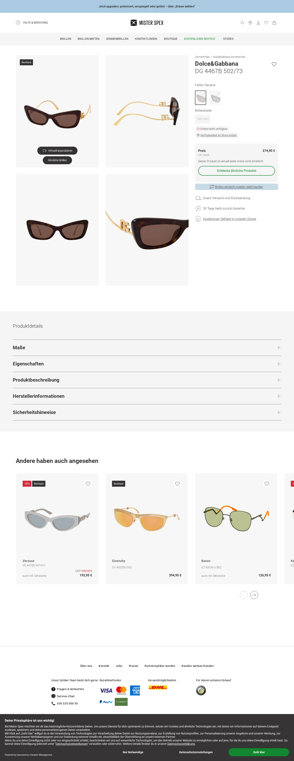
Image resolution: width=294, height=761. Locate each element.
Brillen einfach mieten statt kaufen (239, 187)
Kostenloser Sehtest (199, 38)
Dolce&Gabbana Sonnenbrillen (229, 56)
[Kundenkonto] (258, 23)
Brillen (65, 38)
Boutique (170, 38)
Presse (133, 665)
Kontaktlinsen (146, 38)
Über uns (86, 665)
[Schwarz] (215, 98)
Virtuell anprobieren (60, 150)
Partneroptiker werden (160, 665)
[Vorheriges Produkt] (244, 595)
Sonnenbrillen (117, 38)
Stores (228, 38)
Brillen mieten (88, 38)
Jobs (119, 665)
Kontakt (104, 665)
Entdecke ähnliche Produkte (236, 171)
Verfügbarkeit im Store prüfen (218, 135)
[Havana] (200, 98)
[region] (147, 533)
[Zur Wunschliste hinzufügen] (274, 64)
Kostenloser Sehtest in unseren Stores (229, 219)
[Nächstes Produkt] (254, 595)
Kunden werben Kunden (198, 665)
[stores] (250, 23)
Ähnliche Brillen (57, 160)
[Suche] (242, 23)
